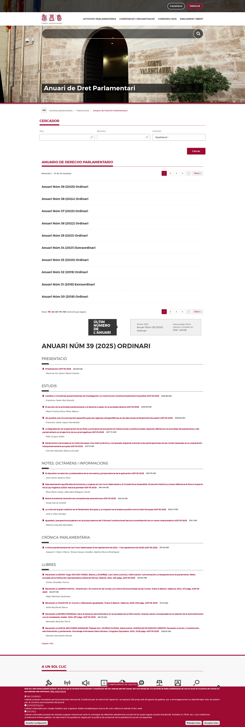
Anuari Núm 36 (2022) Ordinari (65, 223)
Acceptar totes (211, 723)
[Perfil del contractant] (178, 684)
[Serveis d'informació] (104, 684)
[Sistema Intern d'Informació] (85, 684)
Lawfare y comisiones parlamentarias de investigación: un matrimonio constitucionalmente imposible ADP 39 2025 (102, 396)
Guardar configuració (36, 723)
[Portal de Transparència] (141, 684)
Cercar (196, 151)
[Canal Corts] (67, 684)
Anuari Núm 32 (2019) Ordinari (65, 272)
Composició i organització (137, 19)
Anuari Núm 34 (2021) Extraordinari (69, 248)
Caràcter (156, 131)
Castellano (176, 6)
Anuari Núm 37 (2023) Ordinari (65, 211)
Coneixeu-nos (167, 19)
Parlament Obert (191, 19)
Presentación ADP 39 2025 (58, 369)
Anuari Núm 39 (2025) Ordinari (65, 187)
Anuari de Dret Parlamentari (89, 88)
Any (42, 131)
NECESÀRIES (34, 696)
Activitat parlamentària (99, 19)
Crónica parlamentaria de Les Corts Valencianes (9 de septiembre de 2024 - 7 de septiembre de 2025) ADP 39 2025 (101, 547)
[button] (178, 137)
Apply (199, 33)
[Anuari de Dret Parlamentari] (122, 51)
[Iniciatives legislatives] (159, 684)
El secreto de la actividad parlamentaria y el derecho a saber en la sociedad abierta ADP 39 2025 (92, 407)
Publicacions (82, 110)
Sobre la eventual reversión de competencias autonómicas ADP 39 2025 (80, 498)
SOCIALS (31, 711)
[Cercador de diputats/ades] (196, 684)
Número (101, 131)
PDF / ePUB (179, 330)
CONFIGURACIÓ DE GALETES (122, 684)
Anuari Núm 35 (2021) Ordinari (65, 236)
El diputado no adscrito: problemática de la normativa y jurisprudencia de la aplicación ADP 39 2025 (94, 473)
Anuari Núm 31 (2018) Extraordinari (68, 284)
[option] (122, 51)
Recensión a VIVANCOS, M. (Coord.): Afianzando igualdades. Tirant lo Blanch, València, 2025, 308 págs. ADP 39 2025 (101, 603)
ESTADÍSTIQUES (35, 705)
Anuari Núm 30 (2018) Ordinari (65, 297)
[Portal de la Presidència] (49, 684)
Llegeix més (47, 643)
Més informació (58, 691)
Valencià (195, 6)
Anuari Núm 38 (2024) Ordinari (65, 199)
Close (218, 686)
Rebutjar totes (193, 723)
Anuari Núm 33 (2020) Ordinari (65, 260)
